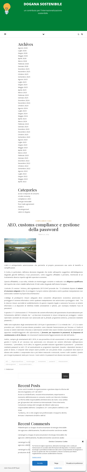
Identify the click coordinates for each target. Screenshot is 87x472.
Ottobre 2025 (23, 74)
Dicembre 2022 (23, 161)
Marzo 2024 (22, 121)
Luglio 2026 (22, 51)
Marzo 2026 (22, 61)
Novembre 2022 (24, 163)
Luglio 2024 (22, 111)
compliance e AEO (24, 199)
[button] (83, 441)
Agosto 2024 (23, 108)
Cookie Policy (58, 468)
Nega (56, 463)
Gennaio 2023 (23, 158)
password (52, 361)
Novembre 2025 (24, 71)
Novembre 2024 (24, 103)
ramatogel (22, 435)
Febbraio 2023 (23, 155)
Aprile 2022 (22, 181)
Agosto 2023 (23, 140)
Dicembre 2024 (23, 100)
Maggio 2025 (23, 87)
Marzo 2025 (22, 92)
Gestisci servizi (36, 457)
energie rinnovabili (24, 201)
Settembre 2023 (24, 137)
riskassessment (63, 361)
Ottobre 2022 (23, 166)
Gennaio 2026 (23, 66)
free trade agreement (26, 204)
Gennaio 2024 (23, 127)
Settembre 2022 (24, 168)
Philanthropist (23, 427)
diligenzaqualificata (17, 361)
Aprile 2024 (22, 119)
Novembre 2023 (24, 132)
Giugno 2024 (22, 113)
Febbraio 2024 (23, 124)
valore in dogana (24, 212)
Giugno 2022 (22, 176)
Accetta (40, 463)
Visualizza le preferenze (74, 463)
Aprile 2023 (22, 150)
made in (21, 207)
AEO (7, 361)
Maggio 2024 (23, 116)
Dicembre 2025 (23, 69)
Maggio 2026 (23, 56)
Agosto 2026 (23, 48)
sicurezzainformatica (25, 364)
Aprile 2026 (22, 58)
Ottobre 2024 (23, 106)
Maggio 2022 (23, 179)
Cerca (65, 376)
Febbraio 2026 (23, 64)
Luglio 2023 (22, 142)
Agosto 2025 (23, 79)
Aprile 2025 (22, 90)
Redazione (10, 369)
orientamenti (42, 361)
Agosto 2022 (23, 171)
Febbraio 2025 (23, 95)
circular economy (24, 196)
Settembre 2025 (24, 77)
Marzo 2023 (22, 153)
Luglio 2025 (22, 82)
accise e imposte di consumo (28, 194)
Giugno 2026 (22, 53)
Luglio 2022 (22, 174)
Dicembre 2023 (23, 129)
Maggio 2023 (23, 148)
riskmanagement (11, 364)
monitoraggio (30, 361)
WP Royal (16, 468)
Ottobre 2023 (23, 134)
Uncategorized (23, 209)
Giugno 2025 (22, 85)
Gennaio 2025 (23, 98)
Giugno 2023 (22, 145)
